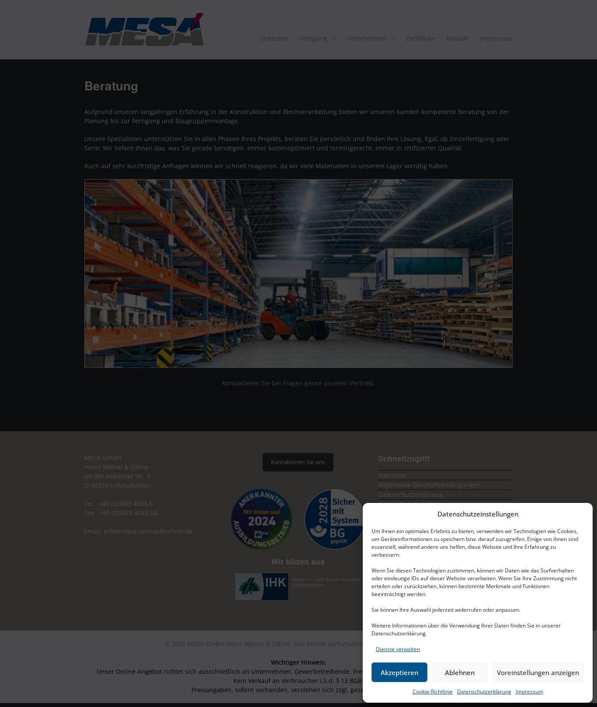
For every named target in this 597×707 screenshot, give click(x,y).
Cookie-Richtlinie (433, 691)
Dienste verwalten (398, 649)
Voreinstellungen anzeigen (538, 672)
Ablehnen (460, 672)
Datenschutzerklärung (484, 691)
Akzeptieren (399, 672)
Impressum (529, 691)
